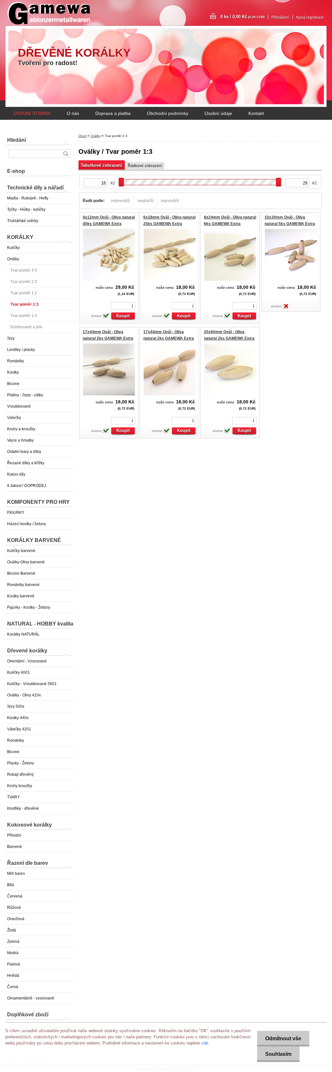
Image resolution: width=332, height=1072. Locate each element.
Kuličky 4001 (18, 672)
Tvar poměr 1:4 (23, 315)
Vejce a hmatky (20, 440)
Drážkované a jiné (26, 327)
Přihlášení (280, 17)
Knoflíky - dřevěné (23, 808)
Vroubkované (19, 406)
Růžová (14, 907)
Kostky (13, 372)
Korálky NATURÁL (23, 634)
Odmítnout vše (283, 1038)
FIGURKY (15, 512)
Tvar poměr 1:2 (23, 293)
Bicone (13, 383)
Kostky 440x (18, 718)
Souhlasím (278, 1054)
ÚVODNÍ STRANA (32, 113)
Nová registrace (310, 17)
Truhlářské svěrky (22, 221)
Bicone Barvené (21, 573)
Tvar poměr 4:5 (23, 270)
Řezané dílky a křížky (25, 463)
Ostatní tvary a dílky (24, 451)
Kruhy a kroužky (21, 429)
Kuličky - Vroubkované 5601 (32, 684)
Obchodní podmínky (167, 113)
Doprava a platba (113, 113)
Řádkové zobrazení (145, 166)
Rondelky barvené (23, 584)
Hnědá (13, 975)
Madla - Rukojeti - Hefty (27, 198)
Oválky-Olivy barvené (26, 562)
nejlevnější (120, 200)
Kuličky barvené (21, 550)
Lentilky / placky (21, 349)
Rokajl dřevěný (20, 774)
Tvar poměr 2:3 (23, 281)
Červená (14, 896)
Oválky (13, 259)
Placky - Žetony (20, 763)
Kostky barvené (20, 596)
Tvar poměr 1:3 (24, 304)
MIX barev (16, 873)
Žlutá (11, 930)
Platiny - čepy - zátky (25, 395)
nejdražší (145, 200)
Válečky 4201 (19, 729)
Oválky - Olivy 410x (24, 695)
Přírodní (14, 835)
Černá (12, 987)
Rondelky (15, 361)
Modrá (12, 953)
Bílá (10, 885)
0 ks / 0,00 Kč (242, 16)
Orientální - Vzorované (27, 661)
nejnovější (170, 200)
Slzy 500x (15, 706)
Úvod (82, 136)
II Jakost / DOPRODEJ (26, 485)
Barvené (14, 846)
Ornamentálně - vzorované (30, 998)
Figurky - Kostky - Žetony (28, 607)
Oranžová (15, 919)
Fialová (13, 964)
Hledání (16, 140)
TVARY (13, 797)
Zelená (13, 941)
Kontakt (256, 113)
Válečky (14, 417)
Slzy (11, 338)
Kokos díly (16, 474)
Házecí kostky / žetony (26, 524)
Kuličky (13, 247)
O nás (73, 113)
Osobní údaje (218, 113)
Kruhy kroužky (19, 786)
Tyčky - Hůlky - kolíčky (26, 209)
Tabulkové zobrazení (101, 165)
